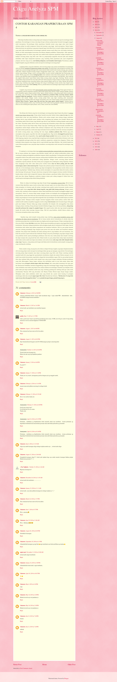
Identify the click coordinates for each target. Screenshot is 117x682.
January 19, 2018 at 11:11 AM (33, 488)
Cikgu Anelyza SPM (35, 8)
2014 (96, 30)
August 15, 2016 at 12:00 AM (33, 454)
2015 (96, 27)
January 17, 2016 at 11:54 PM (33, 373)
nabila (21, 316)
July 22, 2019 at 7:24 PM (32, 616)
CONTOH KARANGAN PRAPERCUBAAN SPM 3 (100, 92)
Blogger (66, 678)
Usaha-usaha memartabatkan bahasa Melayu (99, 43)
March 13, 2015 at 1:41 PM (33, 305)
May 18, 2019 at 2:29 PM (32, 595)
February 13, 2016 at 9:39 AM (33, 394)
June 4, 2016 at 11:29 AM (32, 444)
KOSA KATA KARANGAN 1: (100, 111)
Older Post (71, 664)
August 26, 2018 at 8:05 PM (33, 531)
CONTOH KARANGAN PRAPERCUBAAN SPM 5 (100, 72)
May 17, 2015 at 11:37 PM (30, 316)
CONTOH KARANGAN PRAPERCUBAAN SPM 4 (100, 82)
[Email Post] (40, 282)
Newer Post (17, 664)
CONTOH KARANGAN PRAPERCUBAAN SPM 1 (100, 119)
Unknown (22, 293)
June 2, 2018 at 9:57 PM (32, 509)
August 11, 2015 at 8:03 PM (33, 339)
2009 (96, 149)
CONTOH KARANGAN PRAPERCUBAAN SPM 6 (100, 61)
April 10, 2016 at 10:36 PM (34, 431)
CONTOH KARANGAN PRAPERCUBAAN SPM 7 (100, 51)
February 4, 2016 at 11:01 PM (33, 383)
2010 (96, 147)
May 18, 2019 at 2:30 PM (32, 605)
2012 (96, 141)
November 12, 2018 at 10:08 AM (35, 552)
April (97, 129)
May (97, 126)
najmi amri (23, 552)
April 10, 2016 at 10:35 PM (34, 419)
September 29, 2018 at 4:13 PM (34, 541)
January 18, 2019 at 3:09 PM (33, 563)
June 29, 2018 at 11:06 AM (32, 520)
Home (44, 664)
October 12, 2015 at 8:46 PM (34, 350)
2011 (96, 144)
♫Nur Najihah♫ (24, 467)
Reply (21, 300)
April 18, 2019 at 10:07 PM (33, 573)
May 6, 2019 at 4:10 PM (32, 584)
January (98, 135)
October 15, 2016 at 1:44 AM (36, 467)
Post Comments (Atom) (26, 668)
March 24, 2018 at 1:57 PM (33, 499)
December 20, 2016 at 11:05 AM (34, 477)
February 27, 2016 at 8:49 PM (34, 405)
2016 (96, 24)
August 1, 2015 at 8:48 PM (32, 328)
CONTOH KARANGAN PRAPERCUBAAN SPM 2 (100, 103)
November (99, 32)
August (98, 38)
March (98, 132)
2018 (96, 22)
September (99, 35)
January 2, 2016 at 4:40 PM (33, 362)
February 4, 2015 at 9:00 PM (33, 293)
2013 (96, 138)
